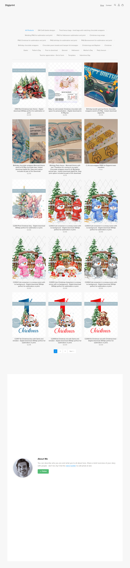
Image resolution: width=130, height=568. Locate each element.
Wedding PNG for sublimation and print (38, 35)
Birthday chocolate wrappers (28, 45)
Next (71, 351)
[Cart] (123, 5)
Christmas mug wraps (97, 35)
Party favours (101, 50)
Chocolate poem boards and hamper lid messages (60, 45)
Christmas (108, 45)
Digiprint (10, 5)
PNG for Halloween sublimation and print (71, 35)
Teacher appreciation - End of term (52, 55)
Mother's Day (88, 50)
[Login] (119, 5)
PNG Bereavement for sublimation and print (96, 40)
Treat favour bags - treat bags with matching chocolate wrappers (82, 30)
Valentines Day (85, 55)
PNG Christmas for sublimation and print (32, 40)
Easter (26, 50)
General (64, 50)
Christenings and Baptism (91, 45)
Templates (71, 55)
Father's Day (36, 50)
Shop (102, 5)
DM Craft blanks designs (46, 30)
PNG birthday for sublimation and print (63, 40)
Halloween (75, 50)
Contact (109, 5)
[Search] (115, 5)
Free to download (51, 50)
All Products (29, 30)
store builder (71, 466)
